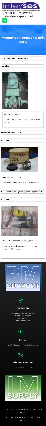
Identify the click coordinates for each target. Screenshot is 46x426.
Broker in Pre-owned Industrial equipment (17, 14)
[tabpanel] (23, 122)
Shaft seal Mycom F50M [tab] (12, 177)
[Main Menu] (4, 20)
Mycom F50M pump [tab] (12, 114)
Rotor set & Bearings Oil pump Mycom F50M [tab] (20, 241)
